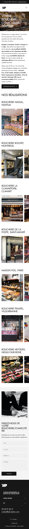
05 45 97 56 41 (22, 2)
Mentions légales (20, 526)
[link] (12, 122)
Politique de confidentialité (10, 526)
